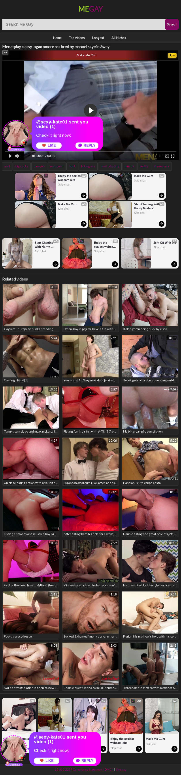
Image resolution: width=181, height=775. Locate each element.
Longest (98, 38)
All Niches (118, 38)
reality (144, 166)
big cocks (21, 166)
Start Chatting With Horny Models (147, 206)
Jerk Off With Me (164, 242)
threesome (161, 166)
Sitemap (121, 769)
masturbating (110, 166)
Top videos (77, 38)
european (56, 166)
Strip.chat (63, 184)
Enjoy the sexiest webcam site (70, 178)
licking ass (88, 166)
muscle (129, 166)
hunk (72, 166)
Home (57, 38)
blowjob (39, 166)
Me (90, 8)
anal (7, 166)
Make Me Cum (87, 55)
